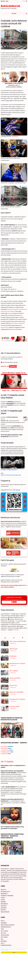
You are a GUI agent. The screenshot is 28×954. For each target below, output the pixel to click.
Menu (14, 13)
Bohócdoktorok (10, 6)
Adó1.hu (3, 920)
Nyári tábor (3, 909)
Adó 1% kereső (4, 937)
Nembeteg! (3, 901)
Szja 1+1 (3, 943)
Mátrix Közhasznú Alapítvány (18, 323)
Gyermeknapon (13, 656)
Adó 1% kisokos (4, 931)
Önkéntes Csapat (13, 648)
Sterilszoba (3, 889)
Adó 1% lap (3, 933)
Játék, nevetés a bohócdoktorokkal (18, 641)
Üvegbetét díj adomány (6, 945)
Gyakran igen (4, 748)
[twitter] (25, 1)
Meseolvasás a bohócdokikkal (16, 692)
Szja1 (2, 939)
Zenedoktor (23, 309)
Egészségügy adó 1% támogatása (17, 699)
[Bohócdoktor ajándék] (5, 706)
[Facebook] (23, 1)
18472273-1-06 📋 (14, 85)
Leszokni (3, 897)
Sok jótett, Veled (13, 685)
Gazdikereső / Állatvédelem (7, 895)
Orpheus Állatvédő (5, 912)
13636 (2, 929)
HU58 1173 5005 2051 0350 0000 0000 (11, 475)
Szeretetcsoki (14, 136)
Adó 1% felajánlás (14, 670)
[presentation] (5, 637)
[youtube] (26, 1)
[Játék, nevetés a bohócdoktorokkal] (5, 641)
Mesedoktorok (4, 893)
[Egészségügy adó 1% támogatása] (5, 699)
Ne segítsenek (4, 753)
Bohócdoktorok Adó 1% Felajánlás (17, 663)
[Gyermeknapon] (5, 656)
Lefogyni (3, 899)
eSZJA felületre (10, 403)
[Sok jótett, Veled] (5, 685)
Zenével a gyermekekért (15, 678)
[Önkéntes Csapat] (5, 649)
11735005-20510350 (11, 469)
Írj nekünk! (16, 630)
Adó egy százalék (5, 935)
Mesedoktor (4, 311)
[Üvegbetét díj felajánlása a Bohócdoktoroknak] (14, 502)
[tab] (5, 637)
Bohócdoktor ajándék (14, 706)
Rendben (14, 952)
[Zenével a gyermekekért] (5, 678)
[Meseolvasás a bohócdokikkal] (5, 692)
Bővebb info (6, 950)
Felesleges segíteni (5, 752)
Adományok (3, 905)
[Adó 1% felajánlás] (5, 671)
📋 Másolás (12, 366)
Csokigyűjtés (4, 923)
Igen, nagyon (4, 746)
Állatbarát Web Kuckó (6, 927)
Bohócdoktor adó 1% (5, 891)
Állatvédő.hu (4, 908)
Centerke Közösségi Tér (13, 309)
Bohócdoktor (11, 311)
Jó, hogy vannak (5, 750)
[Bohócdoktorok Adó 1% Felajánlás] (5, 663)
